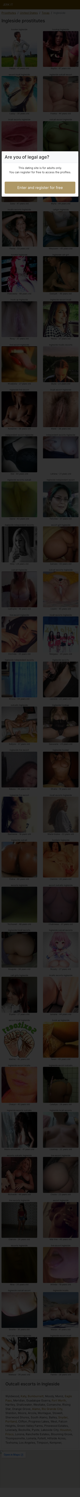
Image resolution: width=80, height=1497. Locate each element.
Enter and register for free (40, 187)
